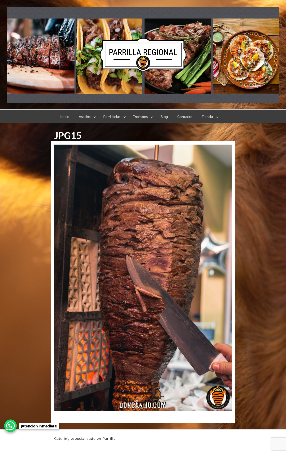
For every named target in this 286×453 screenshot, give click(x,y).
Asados (84, 117)
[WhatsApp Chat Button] (10, 425)
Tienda (207, 117)
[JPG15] (143, 279)
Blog (164, 117)
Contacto (184, 117)
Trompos (140, 117)
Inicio (64, 117)
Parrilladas (111, 117)
